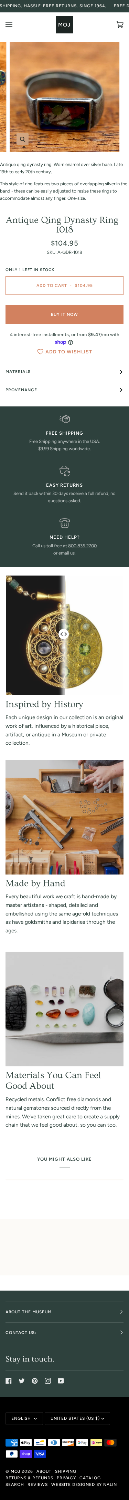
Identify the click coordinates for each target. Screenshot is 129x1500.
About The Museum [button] (29, 1312)
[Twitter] (22, 1381)
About (44, 1471)
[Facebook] (9, 1381)
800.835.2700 (82, 545)
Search (15, 1484)
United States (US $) (75, 1418)
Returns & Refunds (29, 1478)
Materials (18, 371)
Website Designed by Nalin (84, 1484)
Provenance (21, 389)
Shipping (65, 1471)
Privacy (66, 1478)
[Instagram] (48, 1381)
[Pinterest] (35, 1381)
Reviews (38, 1484)
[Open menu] (16, 24)
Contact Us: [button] (21, 1332)
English (21, 1418)
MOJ (15, 1471)
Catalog (90, 1478)
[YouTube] (61, 1381)
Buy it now (64, 314)
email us (66, 553)
